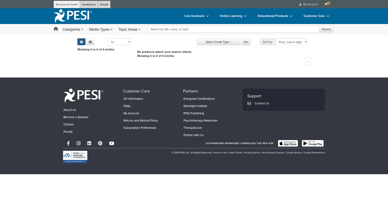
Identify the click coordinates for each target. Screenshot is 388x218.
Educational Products (273, 16)
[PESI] (83, 95)
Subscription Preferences (139, 128)
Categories (71, 29)
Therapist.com (192, 128)
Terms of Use (220, 152)
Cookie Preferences (314, 152)
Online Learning (231, 16)
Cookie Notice (294, 152)
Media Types (99, 29)
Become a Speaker (76, 117)
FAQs (126, 106)
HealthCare (89, 4)
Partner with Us (193, 135)
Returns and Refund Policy (140, 120)
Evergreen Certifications (199, 98)
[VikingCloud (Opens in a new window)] (75, 157)
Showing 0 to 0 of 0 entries (95, 49)
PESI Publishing (193, 113)
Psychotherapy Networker (200, 120)
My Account (131, 113)
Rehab (104, 4)
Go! (246, 42)
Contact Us (262, 103)
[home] (73, 16)
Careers (68, 124)
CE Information (133, 98)
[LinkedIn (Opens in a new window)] (89, 143)
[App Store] (288, 143)
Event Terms (235, 152)
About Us (69, 110)
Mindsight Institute (195, 106)
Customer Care (314, 16)
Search (326, 29)
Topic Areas (127, 29)
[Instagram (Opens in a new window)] (78, 143)
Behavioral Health (67, 4)
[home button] (56, 29)
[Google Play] (313, 143)
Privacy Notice (252, 152)
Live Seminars (194, 16)
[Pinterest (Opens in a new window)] (100, 143)
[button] (90, 41)
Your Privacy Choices (273, 152)
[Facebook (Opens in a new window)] (68, 143)
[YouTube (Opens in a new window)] (111, 143)
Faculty (68, 131)
